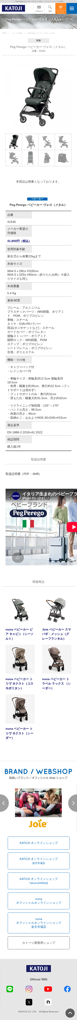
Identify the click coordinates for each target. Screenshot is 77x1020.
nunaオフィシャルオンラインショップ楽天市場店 (38, 922)
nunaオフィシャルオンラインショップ (38, 901)
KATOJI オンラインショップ (39, 843)
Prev (4, 803)
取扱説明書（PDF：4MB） (24, 474)
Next (72, 803)
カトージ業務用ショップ (38, 942)
